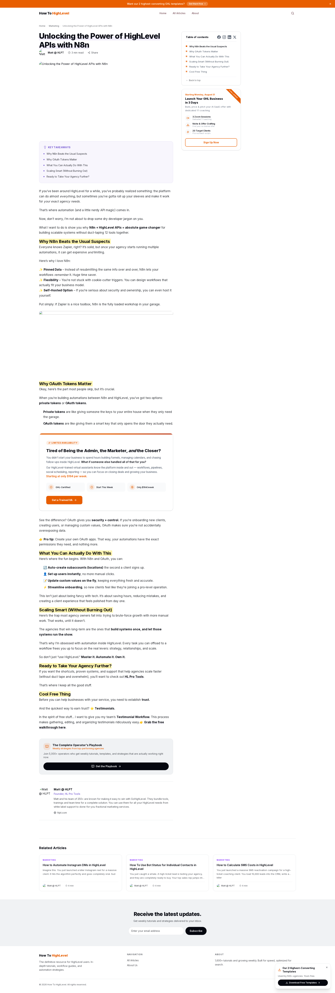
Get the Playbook (106, 766)
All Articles (179, 13)
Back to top (195, 80)
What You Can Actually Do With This (209, 56)
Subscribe (196, 930)
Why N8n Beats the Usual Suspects (208, 46)
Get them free (196, 3)
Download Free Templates (303, 982)
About (195, 13)
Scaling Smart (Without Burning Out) (209, 61)
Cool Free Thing (198, 71)
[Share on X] (234, 37)
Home (162, 13)
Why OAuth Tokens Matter (203, 51)
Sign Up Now (211, 142)
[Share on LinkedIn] (229, 37)
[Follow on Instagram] (224, 37)
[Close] (327, 967)
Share (94, 52)
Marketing (54, 26)
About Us (132, 965)
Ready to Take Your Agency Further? (209, 66)
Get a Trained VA (62, 500)
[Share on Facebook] (219, 37)
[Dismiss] (330, 4)
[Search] (292, 13)
